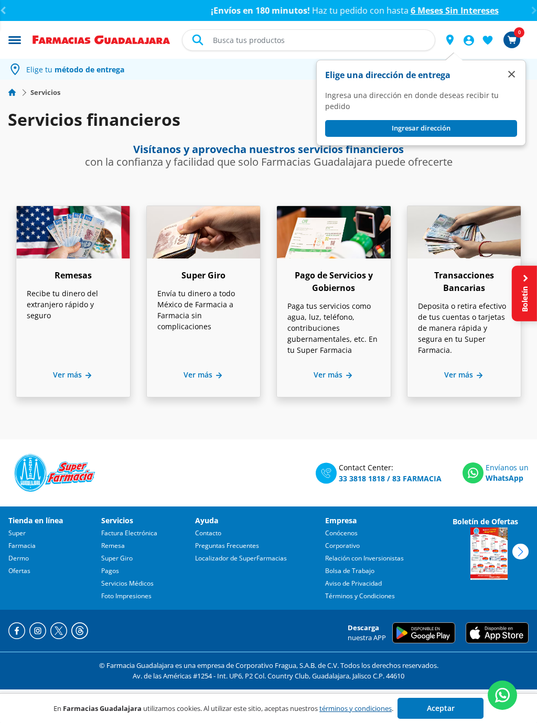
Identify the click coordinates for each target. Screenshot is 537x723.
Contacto (208, 532)
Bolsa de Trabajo (349, 570)
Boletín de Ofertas (485, 521)
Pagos (110, 570)
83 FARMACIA (417, 478)
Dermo (18, 558)
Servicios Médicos (127, 583)
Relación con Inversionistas (364, 558)
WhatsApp (504, 478)
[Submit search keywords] (197, 40)
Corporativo (342, 545)
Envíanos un (507, 467)
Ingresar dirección (421, 128)
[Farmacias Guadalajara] (101, 39)
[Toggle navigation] (14, 39)
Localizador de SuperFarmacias (241, 558)
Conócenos (341, 532)
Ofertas (19, 570)
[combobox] (308, 40)
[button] (450, 40)
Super (17, 532)
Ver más (68, 375)
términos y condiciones (355, 708)
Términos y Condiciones (360, 595)
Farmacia (22, 545)
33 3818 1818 (362, 478)
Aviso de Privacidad (353, 583)
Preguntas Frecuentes (227, 545)
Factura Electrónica (129, 532)
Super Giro (117, 558)
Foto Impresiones (126, 595)
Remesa (113, 545)
